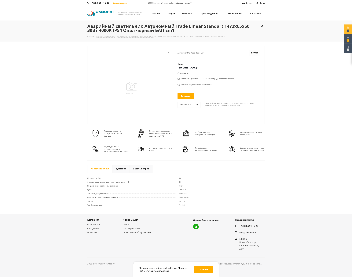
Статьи (126, 224)
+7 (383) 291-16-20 (248, 225)
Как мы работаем (131, 228)
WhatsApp (196, 226)
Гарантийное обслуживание (137, 232)
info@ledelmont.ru (248, 232)
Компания (93, 219)
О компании (93, 224)
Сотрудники (93, 228)
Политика (92, 232)
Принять (203, 269)
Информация (130, 219)
